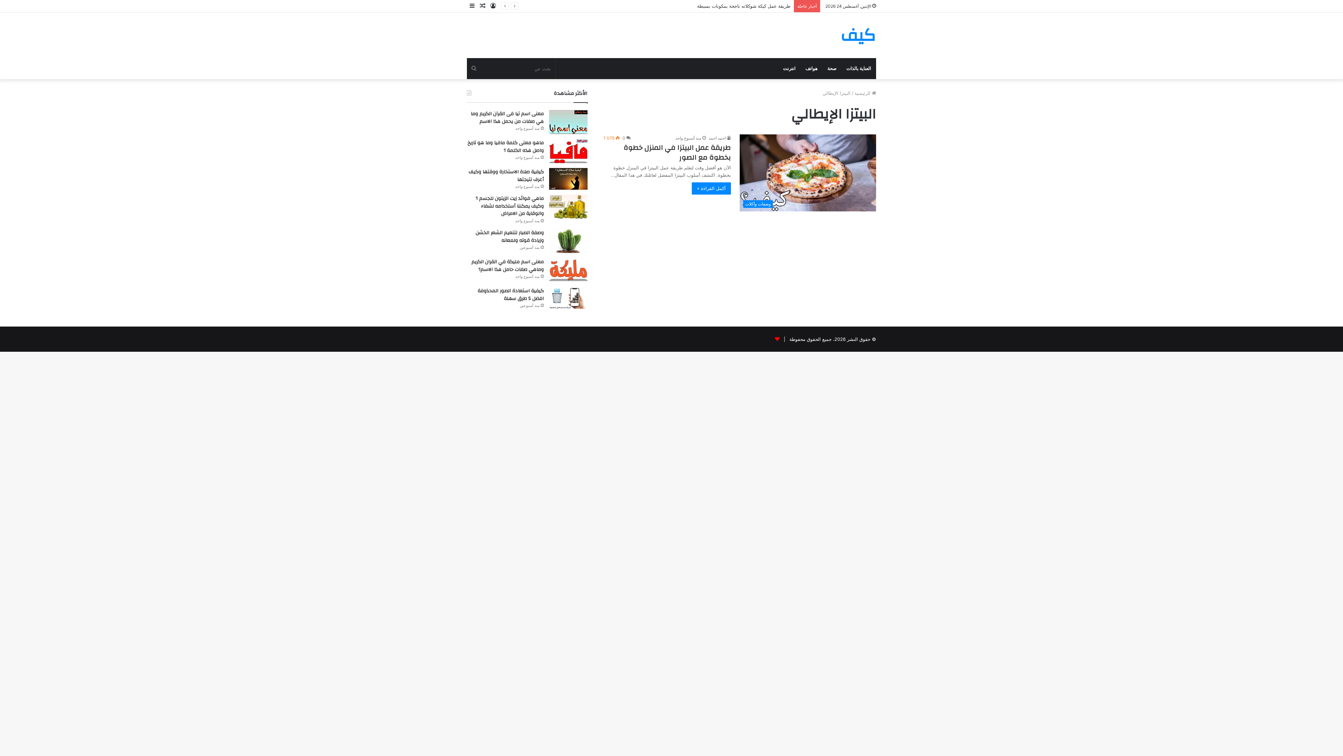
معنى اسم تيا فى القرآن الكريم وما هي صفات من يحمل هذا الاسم (507, 117)
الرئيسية (863, 93)
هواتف (811, 68)
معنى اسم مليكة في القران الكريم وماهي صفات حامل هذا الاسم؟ (507, 265)
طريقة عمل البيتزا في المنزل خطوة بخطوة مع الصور (677, 152)
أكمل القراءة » (711, 188)
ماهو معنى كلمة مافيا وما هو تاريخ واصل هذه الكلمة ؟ (506, 146)
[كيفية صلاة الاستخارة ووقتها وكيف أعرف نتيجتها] (568, 179)
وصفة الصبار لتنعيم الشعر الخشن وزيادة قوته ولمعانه (510, 236)
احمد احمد (717, 138)
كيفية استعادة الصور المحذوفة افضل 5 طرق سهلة (511, 294)
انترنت (789, 68)
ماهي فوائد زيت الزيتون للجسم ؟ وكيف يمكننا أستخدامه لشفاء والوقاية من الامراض (510, 206)
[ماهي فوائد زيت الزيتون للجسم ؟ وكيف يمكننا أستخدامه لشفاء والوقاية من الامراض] (568, 207)
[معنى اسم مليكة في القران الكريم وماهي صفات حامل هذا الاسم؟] (568, 270)
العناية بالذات (858, 68)
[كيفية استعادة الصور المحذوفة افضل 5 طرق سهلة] (568, 298)
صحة (832, 68)
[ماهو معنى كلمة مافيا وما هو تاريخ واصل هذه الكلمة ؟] (568, 151)
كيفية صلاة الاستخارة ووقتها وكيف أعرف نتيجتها (506, 175)
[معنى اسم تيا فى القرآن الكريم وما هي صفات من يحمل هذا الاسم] (568, 122)
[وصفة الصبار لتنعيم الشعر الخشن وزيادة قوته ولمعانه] (568, 241)
